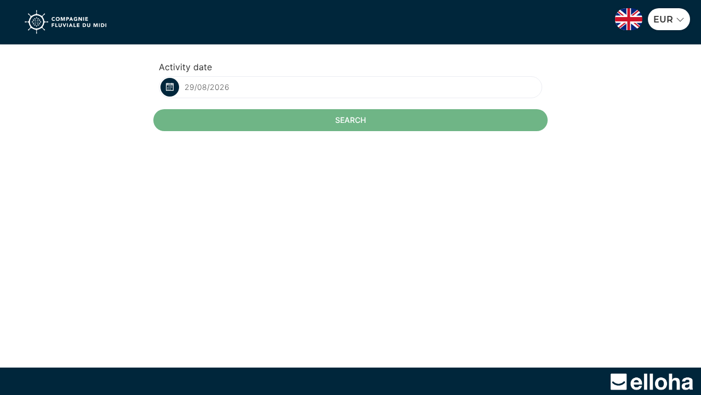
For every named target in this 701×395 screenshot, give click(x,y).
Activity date (185, 66)
